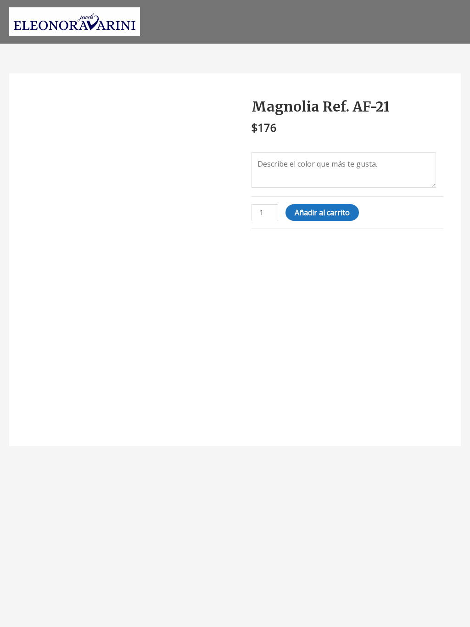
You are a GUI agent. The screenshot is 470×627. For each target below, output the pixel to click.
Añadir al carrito (322, 212)
